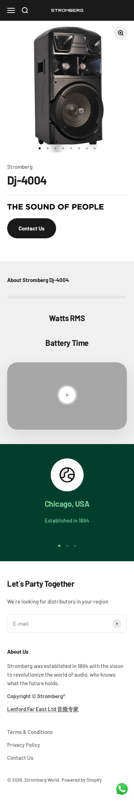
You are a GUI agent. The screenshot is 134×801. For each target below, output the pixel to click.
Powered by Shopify (81, 780)
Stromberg (20, 166)
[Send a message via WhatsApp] (122, 789)
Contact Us (32, 228)
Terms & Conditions (30, 732)
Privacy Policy (23, 745)
